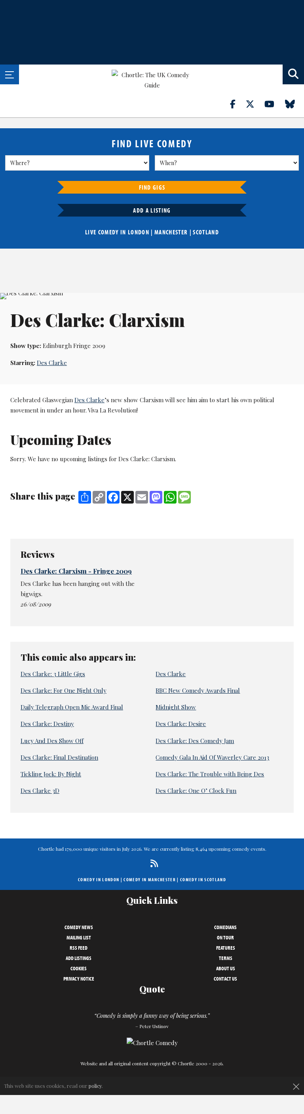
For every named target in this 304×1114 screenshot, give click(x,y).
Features (225, 947)
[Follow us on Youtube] (273, 103)
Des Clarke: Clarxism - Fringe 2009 (76, 571)
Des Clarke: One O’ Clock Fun (196, 791)
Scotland (206, 232)
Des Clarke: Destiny (47, 724)
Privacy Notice (78, 978)
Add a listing (152, 210)
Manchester (171, 232)
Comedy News (79, 927)
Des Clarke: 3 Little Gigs (53, 674)
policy (95, 1085)
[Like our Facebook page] (237, 103)
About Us (225, 968)
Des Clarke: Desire (181, 724)
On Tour (225, 937)
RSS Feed (78, 947)
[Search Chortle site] (293, 74)
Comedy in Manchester (150, 879)
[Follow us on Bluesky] (294, 103)
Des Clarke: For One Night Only (63, 690)
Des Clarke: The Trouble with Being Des (210, 774)
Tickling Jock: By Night (51, 774)
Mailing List (78, 937)
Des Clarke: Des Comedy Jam (195, 741)
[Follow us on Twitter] (254, 103)
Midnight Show (176, 707)
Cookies (78, 968)
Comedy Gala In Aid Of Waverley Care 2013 (212, 757)
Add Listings (78, 958)
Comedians (225, 927)
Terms (225, 958)
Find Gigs (152, 187)
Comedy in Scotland (203, 879)
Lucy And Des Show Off (52, 741)
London (138, 232)
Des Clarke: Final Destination (59, 757)
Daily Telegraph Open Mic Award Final (72, 707)
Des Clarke (52, 363)
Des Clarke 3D (40, 791)
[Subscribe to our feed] (152, 863)
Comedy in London (98, 879)
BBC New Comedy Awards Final (198, 690)
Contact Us (225, 978)
